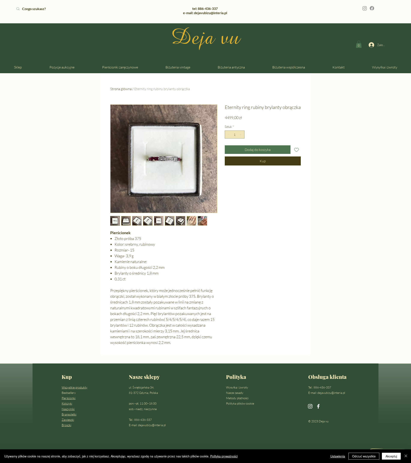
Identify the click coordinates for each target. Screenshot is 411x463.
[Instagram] (365, 8)
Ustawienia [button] (337, 456)
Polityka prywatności (224, 456)
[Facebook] (372, 8)
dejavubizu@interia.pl (152, 425)
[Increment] (241, 134)
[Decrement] (228, 134)
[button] (359, 44)
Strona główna (121, 89)
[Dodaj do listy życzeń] (296, 149)
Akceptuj (391, 456)
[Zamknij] (405, 456)
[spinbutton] (234, 134)
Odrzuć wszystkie (364, 456)
